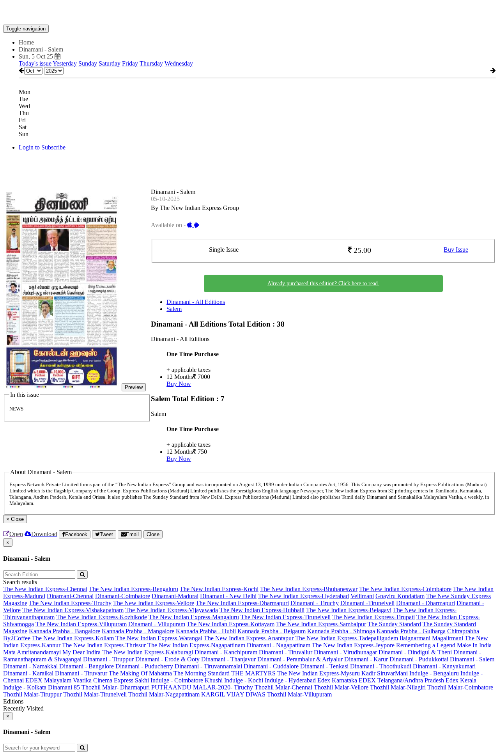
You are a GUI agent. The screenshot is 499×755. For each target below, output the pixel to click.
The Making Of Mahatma (140, 673)
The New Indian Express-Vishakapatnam (73, 610)
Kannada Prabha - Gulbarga (411, 631)
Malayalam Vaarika (68, 680)
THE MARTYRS (253, 673)
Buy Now (178, 383)
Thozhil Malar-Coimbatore (460, 687)
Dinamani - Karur (366, 659)
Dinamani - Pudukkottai (418, 659)
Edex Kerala (461, 680)
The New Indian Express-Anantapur (249, 638)
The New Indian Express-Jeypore (353, 645)
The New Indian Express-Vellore (153, 603)
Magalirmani (447, 638)
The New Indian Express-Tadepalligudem (346, 638)
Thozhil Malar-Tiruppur (32, 694)
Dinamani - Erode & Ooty (167, 659)
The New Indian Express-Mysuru (318, 673)
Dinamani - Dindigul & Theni (415, 652)
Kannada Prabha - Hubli (206, 631)
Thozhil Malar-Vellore (342, 687)
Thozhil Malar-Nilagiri (398, 687)
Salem (174, 309)
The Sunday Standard (394, 624)
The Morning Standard (201, 673)
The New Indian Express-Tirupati (373, 617)
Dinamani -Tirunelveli (367, 603)
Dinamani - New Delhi (228, 596)
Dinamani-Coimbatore (122, 596)
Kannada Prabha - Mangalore (138, 631)
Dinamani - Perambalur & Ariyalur (300, 659)
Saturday (109, 63)
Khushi (214, 680)
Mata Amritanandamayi (32, 652)
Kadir (368, 673)
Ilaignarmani (415, 638)
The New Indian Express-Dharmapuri (242, 603)
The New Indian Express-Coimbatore (405, 589)
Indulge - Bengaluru (434, 673)
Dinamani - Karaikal (28, 673)
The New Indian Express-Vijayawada (171, 610)
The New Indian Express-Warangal (158, 638)
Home (26, 42)
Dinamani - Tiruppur (108, 659)
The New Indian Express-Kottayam (230, 624)
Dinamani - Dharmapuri (425, 603)
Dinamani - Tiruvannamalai (208, 666)
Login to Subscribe (42, 147)
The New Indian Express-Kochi (219, 589)
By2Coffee (16, 638)
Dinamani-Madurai (175, 596)
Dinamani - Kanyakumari (444, 666)
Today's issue (35, 63)
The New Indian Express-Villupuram (81, 624)
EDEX (33, 680)
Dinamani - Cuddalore (271, 666)
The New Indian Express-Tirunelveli (286, 617)
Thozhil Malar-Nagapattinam (164, 694)
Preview (134, 387)
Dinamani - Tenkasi (324, 666)
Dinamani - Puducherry (144, 666)
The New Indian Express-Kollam (73, 638)
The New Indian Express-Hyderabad (303, 596)
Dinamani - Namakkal (30, 666)
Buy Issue (456, 249)
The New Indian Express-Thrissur (104, 645)
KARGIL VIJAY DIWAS (233, 694)
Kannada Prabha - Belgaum (271, 631)
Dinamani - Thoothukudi (380, 666)
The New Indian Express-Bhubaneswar (308, 589)
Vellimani (362, 596)
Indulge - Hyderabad (290, 680)
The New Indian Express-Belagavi (348, 610)
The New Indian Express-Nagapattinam (196, 645)
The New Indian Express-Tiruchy (70, 603)
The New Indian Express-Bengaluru (133, 589)
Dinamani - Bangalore (86, 666)
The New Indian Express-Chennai (45, 589)
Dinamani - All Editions (195, 301)
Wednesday (179, 63)
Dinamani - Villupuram (156, 624)
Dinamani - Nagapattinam (278, 645)
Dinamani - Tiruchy (314, 603)
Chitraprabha (463, 631)
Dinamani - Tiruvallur (285, 652)
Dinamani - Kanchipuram (226, 652)
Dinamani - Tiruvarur (81, 673)
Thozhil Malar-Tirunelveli (95, 694)
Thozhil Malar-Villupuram (299, 694)
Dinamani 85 (64, 687)
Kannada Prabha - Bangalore (64, 631)
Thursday (151, 63)
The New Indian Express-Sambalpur (321, 624)
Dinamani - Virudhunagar (345, 652)
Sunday (87, 63)
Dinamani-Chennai (70, 596)
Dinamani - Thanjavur (228, 659)
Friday (130, 63)
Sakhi (142, 680)
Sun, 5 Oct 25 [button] (37, 56)
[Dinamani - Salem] (249, 13)
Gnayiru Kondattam (400, 596)
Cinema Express (113, 680)
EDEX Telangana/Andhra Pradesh (401, 680)
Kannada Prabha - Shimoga (341, 631)
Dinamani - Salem (472, 659)
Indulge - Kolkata (24, 687)
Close (153, 534)
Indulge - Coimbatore (176, 680)
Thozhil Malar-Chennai (284, 687)
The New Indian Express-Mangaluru (194, 617)
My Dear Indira (81, 652)
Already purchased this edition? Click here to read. (323, 283)
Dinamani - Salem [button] (41, 49)
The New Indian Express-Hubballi (261, 610)
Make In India (474, 645)
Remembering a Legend (425, 645)
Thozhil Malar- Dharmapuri (115, 687)
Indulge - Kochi (243, 680)
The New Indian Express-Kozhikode (101, 617)
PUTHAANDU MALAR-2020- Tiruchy (202, 687)
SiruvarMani (392, 673)
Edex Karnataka (337, 680)
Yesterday (65, 63)
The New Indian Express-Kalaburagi (147, 652)
